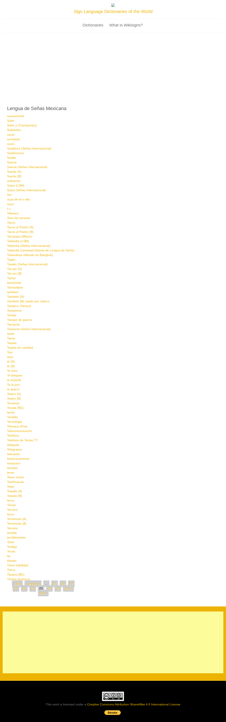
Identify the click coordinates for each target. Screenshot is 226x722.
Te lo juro (13, 384)
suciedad (13, 139)
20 (16, 588)
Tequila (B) (14, 496)
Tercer (11, 505)
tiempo (12, 560)
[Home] (113, 5)
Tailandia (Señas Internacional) (28, 245)
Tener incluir (15, 477)
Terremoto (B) (16, 523)
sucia (10, 134)
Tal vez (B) (14, 273)
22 (32, 588)
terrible (12, 533)
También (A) (15, 296)
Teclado (12, 417)
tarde (10, 333)
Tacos (11, 222)
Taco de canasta (18, 218)
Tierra (11, 570)
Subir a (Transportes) (22, 125)
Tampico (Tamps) (19, 306)
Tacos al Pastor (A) (20, 227)
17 (54, 583)
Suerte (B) (14, 176)
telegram (13, 445)
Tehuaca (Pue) (17, 426)
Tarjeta (12, 343)
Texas (11, 551)
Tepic (10, 486)
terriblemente (16, 537)
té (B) (11, 366)
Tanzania (13, 324)
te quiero (13, 389)
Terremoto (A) (16, 519)
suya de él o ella (18, 199)
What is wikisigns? (126, 25)
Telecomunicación (19, 431)
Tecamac (13, 403)
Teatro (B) (14, 398)
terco (10, 514)
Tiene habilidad (17, 565)
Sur (9, 194)
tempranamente (18, 458)
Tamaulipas (15, 287)
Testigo (12, 546)
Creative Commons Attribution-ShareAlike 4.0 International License (133, 704)
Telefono (13, 435)
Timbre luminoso (18, 579)
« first (17, 583)
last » (43, 593)
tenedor (12, 468)
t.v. (9, 208)
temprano (14, 463)
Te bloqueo (15, 375)
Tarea (11, 338)
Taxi (10, 352)
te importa (14, 380)
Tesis (10, 542)
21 (24, 588)
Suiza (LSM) (15, 185)
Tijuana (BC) (15, 574)
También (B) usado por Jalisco (28, 301)
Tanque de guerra (19, 320)
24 (49, 588)
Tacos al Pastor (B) (20, 232)
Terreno (12, 528)
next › (68, 588)
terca (10, 500)
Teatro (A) (14, 394)
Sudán (11, 157)
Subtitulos (14, 130)
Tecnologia (14, 421)
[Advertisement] (113, 66)
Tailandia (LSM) (18, 241)
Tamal (11, 278)
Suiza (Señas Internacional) (26, 190)
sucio (10, 144)
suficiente (13, 181)
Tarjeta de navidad (20, 347)
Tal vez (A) (14, 269)
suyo (10, 204)
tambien (12, 292)
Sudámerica (15, 153)
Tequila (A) (14, 491)
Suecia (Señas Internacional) (27, 167)
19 (71, 583)
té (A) (11, 361)
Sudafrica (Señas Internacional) (29, 148)
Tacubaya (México (19, 236)
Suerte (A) (14, 171)
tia (8, 556)
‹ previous (33, 583)
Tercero (12, 509)
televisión (13, 454)
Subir (10, 120)
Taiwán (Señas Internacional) (27, 264)
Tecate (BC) (15, 408)
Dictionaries (93, 25)
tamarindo (14, 282)
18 (63, 583)
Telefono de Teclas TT (22, 440)
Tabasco (13, 213)
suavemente (15, 116)
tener (10, 472)
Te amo (12, 370)
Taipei (11, 259)
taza (10, 357)
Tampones (14, 310)
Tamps (11, 315)
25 (58, 588)
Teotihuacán (15, 482)
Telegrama (14, 449)
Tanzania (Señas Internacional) (29, 329)
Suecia (12, 162)
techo (11, 412)
